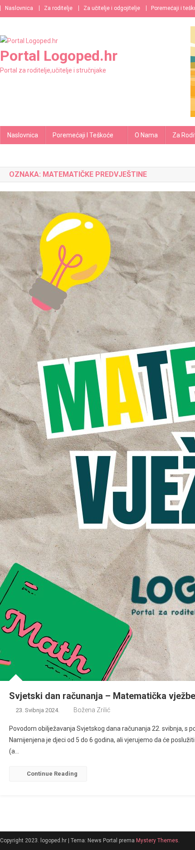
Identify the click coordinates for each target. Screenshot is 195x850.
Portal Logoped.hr (58, 55)
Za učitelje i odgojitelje (111, 8)
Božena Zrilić (91, 710)
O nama (146, 135)
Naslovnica (19, 8)
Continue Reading (52, 773)
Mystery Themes (157, 840)
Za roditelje (58, 8)
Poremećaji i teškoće (83, 135)
